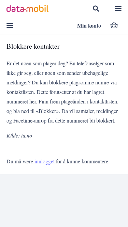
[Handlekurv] (114, 25)
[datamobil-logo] (27, 8)
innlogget (44, 161)
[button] (96, 8)
